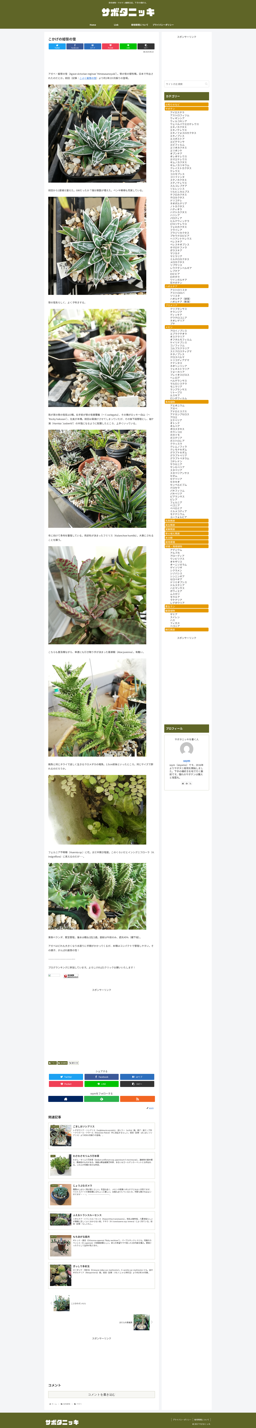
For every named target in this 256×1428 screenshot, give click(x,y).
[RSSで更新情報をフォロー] (137, 1099)
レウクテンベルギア (181, 268)
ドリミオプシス (178, 582)
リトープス (176, 392)
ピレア (173, 499)
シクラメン (176, 570)
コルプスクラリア (179, 348)
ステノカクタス (178, 180)
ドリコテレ (176, 200)
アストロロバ (177, 293)
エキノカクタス (178, 127)
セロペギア (176, 579)
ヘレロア (175, 377)
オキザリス (176, 561)
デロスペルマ (177, 357)
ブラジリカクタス (179, 232)
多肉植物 (63, 1063)
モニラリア (176, 386)
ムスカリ (175, 594)
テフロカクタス (178, 194)
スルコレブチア (178, 185)
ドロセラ (175, 487)
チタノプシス (177, 354)
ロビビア (175, 274)
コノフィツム (177, 345)
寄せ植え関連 (172, 533)
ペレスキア (176, 241)
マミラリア (176, 256)
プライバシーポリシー (182, 1419)
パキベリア (176, 493)
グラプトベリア (178, 455)
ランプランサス (178, 389)
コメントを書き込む (101, 1394)
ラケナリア (176, 600)
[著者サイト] (65, 1099)
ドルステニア (177, 585)
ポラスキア (176, 250)
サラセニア (176, 464)
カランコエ (176, 432)
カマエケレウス (178, 159)
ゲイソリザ (176, 567)
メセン (169, 327)
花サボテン (176, 282)
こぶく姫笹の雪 (87, 78)
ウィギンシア (177, 118)
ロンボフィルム (178, 398)
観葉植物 (170, 610)
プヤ (172, 323)
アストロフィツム (179, 115)
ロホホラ (175, 277)
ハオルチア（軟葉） (181, 301)
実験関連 (170, 529)
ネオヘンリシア (178, 366)
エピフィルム (177, 144)
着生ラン (170, 606)
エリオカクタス (178, 147)
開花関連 (170, 629)
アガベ (53, 1063)
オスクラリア (177, 336)
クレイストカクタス (180, 168)
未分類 (169, 537)
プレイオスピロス (179, 374)
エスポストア (177, 138)
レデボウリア (177, 602)
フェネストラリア (179, 369)
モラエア (175, 597)
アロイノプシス (178, 330)
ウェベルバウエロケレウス (184, 124)
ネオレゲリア (177, 320)
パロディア (176, 218)
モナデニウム (177, 514)
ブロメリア (171, 305)
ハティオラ (176, 209)
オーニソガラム (178, 564)
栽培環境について (201, 1419)
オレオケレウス (178, 156)
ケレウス (175, 171)
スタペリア (176, 470)
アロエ (173, 417)
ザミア (173, 614)
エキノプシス (177, 136)
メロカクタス (177, 262)
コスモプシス (177, 174)
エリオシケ (176, 150)
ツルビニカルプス (179, 191)
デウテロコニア (178, 317)
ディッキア (176, 314)
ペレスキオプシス (179, 244)
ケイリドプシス (178, 342)
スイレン (175, 617)
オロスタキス (177, 429)
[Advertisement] (101, 61)
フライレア (176, 230)
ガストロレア (177, 440)
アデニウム (176, 550)
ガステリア (176, 437)
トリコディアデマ (179, 360)
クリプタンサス (178, 309)
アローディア (177, 555)
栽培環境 (170, 542)
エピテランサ (177, 141)
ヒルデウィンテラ (179, 221)
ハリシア (175, 215)
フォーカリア (177, 372)
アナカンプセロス (179, 414)
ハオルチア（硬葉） (181, 298)
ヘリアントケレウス (181, 238)
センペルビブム (178, 484)
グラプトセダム (178, 452)
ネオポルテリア (178, 203)
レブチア (175, 271)
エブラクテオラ (178, 333)
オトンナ (175, 423)
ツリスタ (175, 295)
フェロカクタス (178, 227)
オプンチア (176, 153)
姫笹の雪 (74, 1063)
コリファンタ (177, 177)
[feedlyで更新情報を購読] (101, 1099)
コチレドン (176, 461)
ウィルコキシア (178, 121)
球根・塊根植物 (173, 546)
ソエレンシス (177, 188)
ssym (186, 760)
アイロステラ (177, 112)
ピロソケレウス (178, 224)
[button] (206, 83)
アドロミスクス (178, 411)
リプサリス (176, 265)
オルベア (175, 426)
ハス (172, 620)
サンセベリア (177, 467)
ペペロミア (176, 508)
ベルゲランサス (178, 380)
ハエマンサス (177, 588)
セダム (173, 476)
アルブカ (175, 553)
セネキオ (175, 482)
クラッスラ (176, 443)
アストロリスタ (178, 290)
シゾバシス (176, 573)
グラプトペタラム (179, 458)
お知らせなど (172, 104)
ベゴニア (175, 505)
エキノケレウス (178, 130)
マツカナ (175, 253)
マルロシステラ (178, 383)
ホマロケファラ (178, 247)
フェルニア (176, 502)
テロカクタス (177, 197)
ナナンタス (176, 363)
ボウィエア (176, 591)
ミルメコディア (178, 511)
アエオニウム (177, 405)
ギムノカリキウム (179, 165)
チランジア (176, 311)
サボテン (170, 108)
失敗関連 (170, 520)
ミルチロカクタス (179, 259)
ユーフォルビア (178, 517)
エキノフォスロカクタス (183, 133)
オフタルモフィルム (181, 339)
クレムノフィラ (178, 446)
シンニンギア (177, 576)
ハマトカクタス (178, 212)
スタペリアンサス (179, 473)
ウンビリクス (177, 558)
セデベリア (176, 479)
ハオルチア (171, 286)
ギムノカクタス (178, 162)
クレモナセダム (178, 449)
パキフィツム (177, 490)
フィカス (175, 623)
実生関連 (170, 525)
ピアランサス (177, 496)
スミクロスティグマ (181, 351)
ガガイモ (175, 435)
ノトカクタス (177, 206)
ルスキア (175, 395)
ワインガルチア (178, 279)
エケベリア (176, 420)
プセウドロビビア (179, 235)
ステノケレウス (178, 183)
